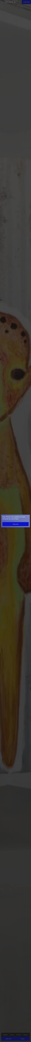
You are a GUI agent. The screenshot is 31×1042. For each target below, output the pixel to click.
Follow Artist (15, 524)
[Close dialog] (28, 516)
